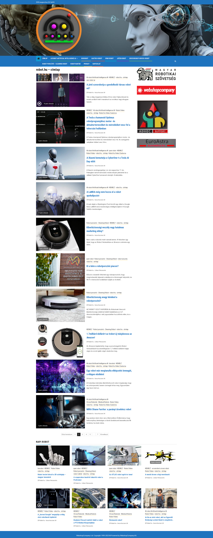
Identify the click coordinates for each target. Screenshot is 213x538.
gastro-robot (96, 58)
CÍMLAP (44, 58)
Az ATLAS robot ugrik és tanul (120, 474)
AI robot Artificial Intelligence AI (63, 58)
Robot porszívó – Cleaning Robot (54, 64)
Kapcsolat (97, 64)
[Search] (175, 61)
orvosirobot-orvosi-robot (139, 58)
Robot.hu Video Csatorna (108, 113)
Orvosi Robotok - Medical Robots (98, 402)
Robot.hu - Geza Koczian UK (96, 92)
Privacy (86, 64)
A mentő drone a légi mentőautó (157, 474)
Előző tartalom (67, 434)
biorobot (84, 58)
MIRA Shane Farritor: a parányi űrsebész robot (109, 409)
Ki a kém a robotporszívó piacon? (103, 266)
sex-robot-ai (91, 80)
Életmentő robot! (115, 520)
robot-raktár (75, 64)
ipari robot (109, 58)
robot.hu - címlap (122, 77)
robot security (122, 259)
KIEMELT (112, 77)
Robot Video (120, 110)
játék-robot (121, 58)
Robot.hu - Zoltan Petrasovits (97, 270)
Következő (104, 434)
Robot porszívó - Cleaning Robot (98, 223)
